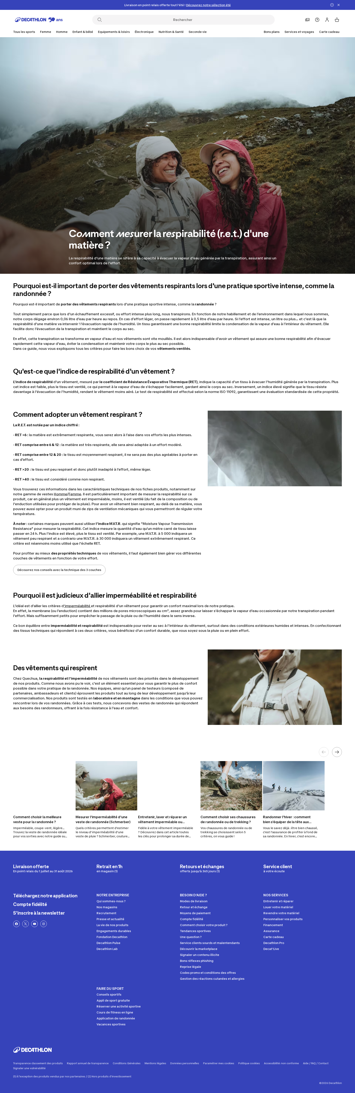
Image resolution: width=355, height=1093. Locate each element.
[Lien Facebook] (16, 924)
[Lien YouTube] (34, 924)
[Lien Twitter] (25, 924)
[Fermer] (338, 5)
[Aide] (317, 20)
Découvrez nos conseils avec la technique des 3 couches (59, 570)
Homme (60, 494)
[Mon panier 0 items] (337, 20)
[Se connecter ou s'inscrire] (327, 20)
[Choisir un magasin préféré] (307, 20)
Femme (75, 494)
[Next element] (337, 752)
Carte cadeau (329, 32)
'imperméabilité (77, 606)
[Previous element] (324, 752)
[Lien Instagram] (43, 924)
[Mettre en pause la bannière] (332, 5)
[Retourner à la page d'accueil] (39, 19)
